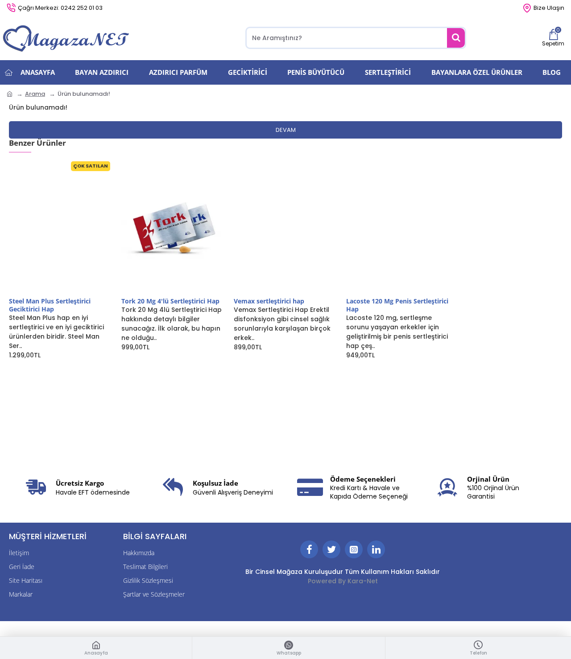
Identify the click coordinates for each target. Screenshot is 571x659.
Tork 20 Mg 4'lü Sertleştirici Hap (170, 301)
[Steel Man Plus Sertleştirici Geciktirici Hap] (60, 228)
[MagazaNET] (67, 38)
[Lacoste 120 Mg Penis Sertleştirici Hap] (398, 228)
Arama (35, 94)
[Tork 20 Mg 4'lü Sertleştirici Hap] (173, 228)
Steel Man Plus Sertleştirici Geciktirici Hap (50, 305)
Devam (286, 130)
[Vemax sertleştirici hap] (285, 228)
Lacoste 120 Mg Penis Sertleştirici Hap (397, 305)
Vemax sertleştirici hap (269, 301)
